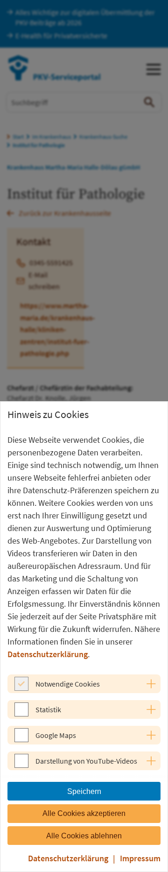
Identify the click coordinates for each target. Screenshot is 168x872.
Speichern (84, 791)
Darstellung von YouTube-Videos (86, 761)
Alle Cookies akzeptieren (84, 813)
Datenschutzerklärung (47, 654)
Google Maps (55, 735)
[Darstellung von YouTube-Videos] (21, 765)
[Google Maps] (21, 739)
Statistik (48, 709)
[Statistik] (21, 713)
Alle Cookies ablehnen (84, 836)
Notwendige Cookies (67, 683)
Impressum (140, 858)
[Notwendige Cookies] (21, 688)
